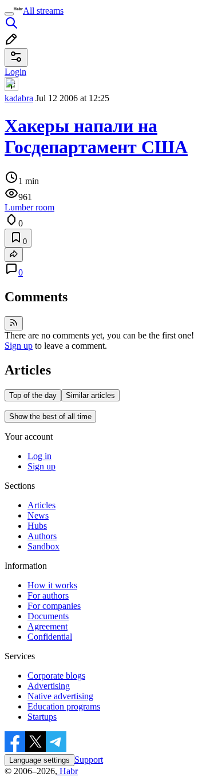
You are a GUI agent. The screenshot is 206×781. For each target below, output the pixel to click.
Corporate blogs (56, 675)
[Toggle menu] (9, 13)
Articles (41, 505)
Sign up (19, 345)
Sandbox (43, 546)
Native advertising (60, 696)
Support (88, 759)
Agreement (47, 626)
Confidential (49, 636)
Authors (42, 536)
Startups (42, 717)
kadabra (19, 98)
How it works (52, 585)
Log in (39, 456)
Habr (67, 771)
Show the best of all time (50, 416)
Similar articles (90, 395)
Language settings (39, 760)
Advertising (48, 686)
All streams (43, 10)
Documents (48, 616)
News (38, 515)
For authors (48, 595)
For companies (54, 606)
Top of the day (33, 395)
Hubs (37, 526)
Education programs (63, 706)
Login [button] (15, 72)
